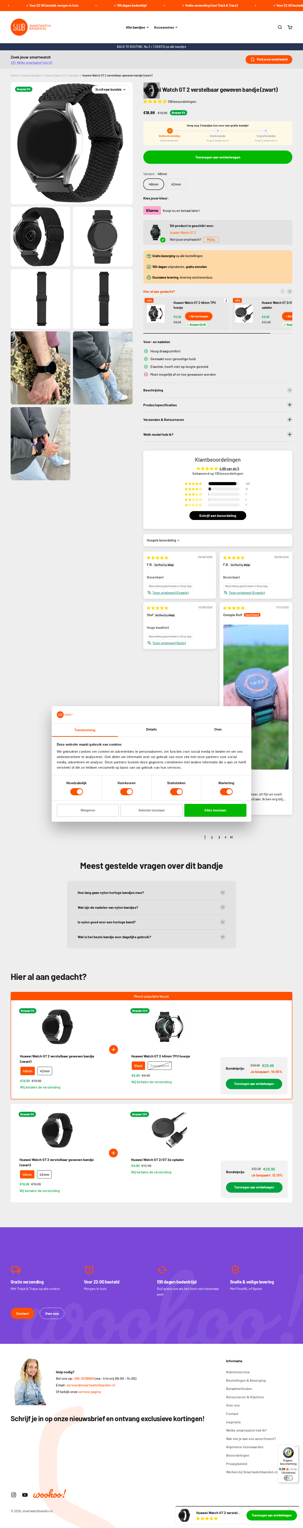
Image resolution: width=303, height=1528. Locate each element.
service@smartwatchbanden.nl (91, 1385)
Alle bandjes (135, 27)
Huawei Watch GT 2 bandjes (61, 75)
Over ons (52, 1313)
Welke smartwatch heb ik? (35, 62)
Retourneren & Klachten (245, 1397)
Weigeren (88, 810)
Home (14, 75)
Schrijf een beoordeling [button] (217, 515)
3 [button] (219, 837)
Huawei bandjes (31, 75)
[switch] (126, 791)
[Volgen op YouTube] (25, 1495)
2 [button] (212, 837)
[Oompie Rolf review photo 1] (256, 697)
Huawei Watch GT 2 (183, 232)
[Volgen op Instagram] (14, 1495)
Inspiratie (233, 1422)
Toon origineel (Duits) (169, 643)
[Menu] (296, 1447)
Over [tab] (218, 729)
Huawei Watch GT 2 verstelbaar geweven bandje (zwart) (117, 75)
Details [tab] (151, 729)
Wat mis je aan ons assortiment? (251, 1438)
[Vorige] (282, 291)
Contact (22, 1313)
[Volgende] (289, 291)
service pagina (89, 1391)
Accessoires (164, 27)
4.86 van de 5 (229, 468)
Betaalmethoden (239, 1388)
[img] (157, 557)
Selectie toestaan (151, 810)
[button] (155, 101)
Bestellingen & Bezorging (246, 1380)
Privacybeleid (236, 1464)
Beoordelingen (237, 1455)
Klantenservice (238, 1372)
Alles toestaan (215, 810)
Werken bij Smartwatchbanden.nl (251, 1472)
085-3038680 (84, 1378)
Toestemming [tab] (84, 730)
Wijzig (211, 239)
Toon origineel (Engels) (170, 592)
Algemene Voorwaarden (245, 1447)
